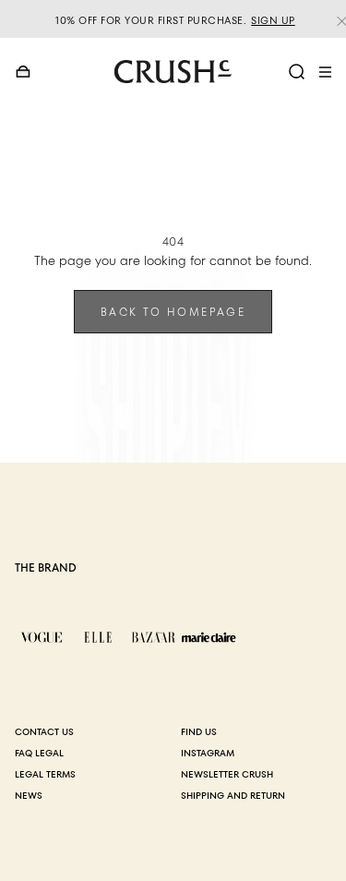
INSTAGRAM (207, 753)
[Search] (297, 72)
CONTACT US (44, 732)
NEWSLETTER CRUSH (227, 774)
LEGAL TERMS (45, 774)
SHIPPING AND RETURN (233, 796)
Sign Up (273, 20)
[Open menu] (325, 72)
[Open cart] (23, 72)
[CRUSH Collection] (173, 71)
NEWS (28, 796)
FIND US (199, 732)
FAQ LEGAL (39, 753)
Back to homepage (173, 312)
